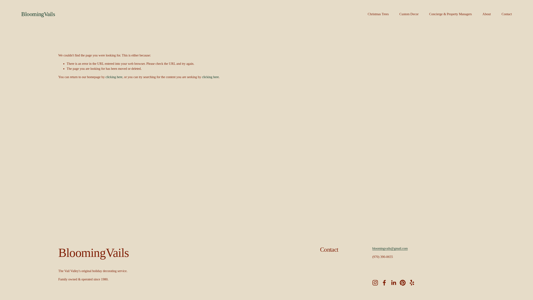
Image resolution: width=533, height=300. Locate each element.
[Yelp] (412, 283)
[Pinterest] (403, 283)
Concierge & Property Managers (450, 14)
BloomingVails (38, 14)
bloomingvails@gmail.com (390, 248)
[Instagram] (375, 283)
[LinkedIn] (393, 283)
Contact (507, 14)
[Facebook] (384, 283)
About (486, 14)
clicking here (114, 77)
